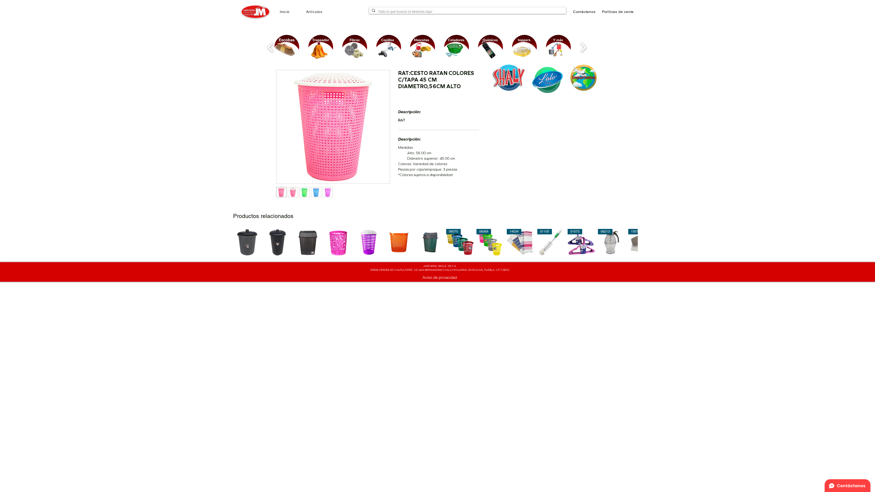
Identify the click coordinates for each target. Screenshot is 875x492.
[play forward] (583, 47)
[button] (314, 12)
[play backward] (270, 47)
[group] (435, 242)
